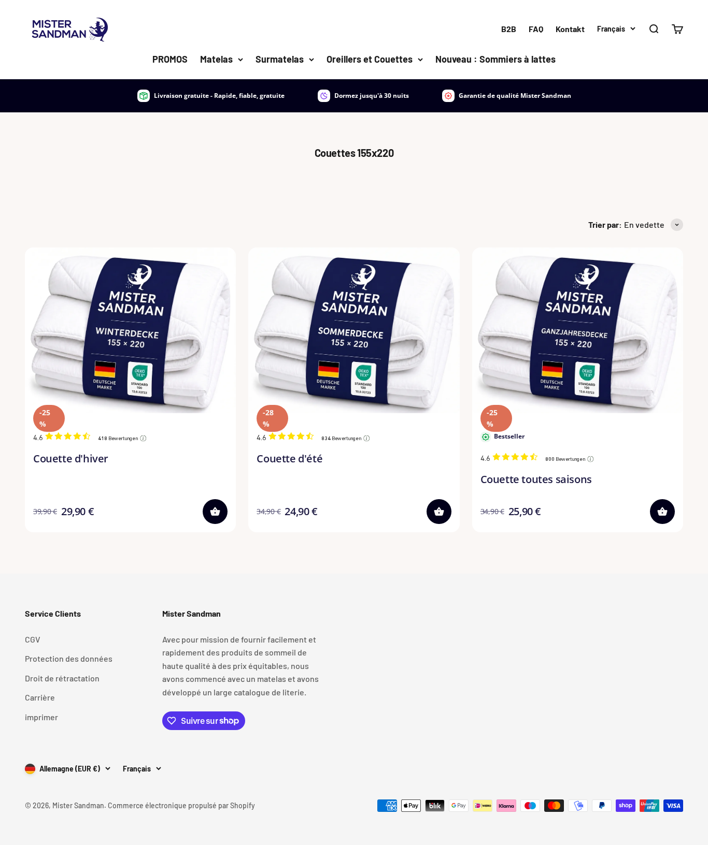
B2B (508, 29)
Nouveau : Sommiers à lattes (495, 59)
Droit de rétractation (62, 678)
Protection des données (68, 658)
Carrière (40, 697)
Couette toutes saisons (536, 479)
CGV (32, 639)
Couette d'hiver (70, 458)
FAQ (536, 29)
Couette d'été (289, 458)
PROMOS (170, 59)
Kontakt (570, 29)
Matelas (216, 59)
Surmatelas (280, 59)
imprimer (41, 717)
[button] (215, 511)
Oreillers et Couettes (370, 59)
